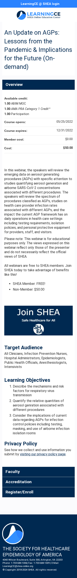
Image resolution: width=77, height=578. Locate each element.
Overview (14, 84)
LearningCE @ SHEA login (40, 4)
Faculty (13, 471)
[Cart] (64, 6)
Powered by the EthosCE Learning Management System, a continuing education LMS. (59, 575)
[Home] (38, 14)
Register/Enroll (19, 492)
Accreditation (19, 481)
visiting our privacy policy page (43, 454)
